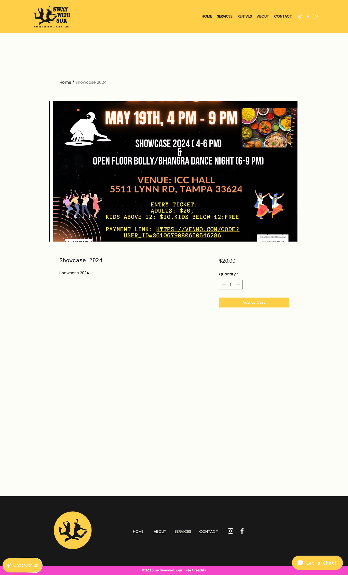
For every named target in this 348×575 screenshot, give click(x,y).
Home (65, 82)
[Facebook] (308, 16)
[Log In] (326, 16)
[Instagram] (300, 16)
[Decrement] (223, 284)
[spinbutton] (230, 284)
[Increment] (238, 284)
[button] (316, 16)
